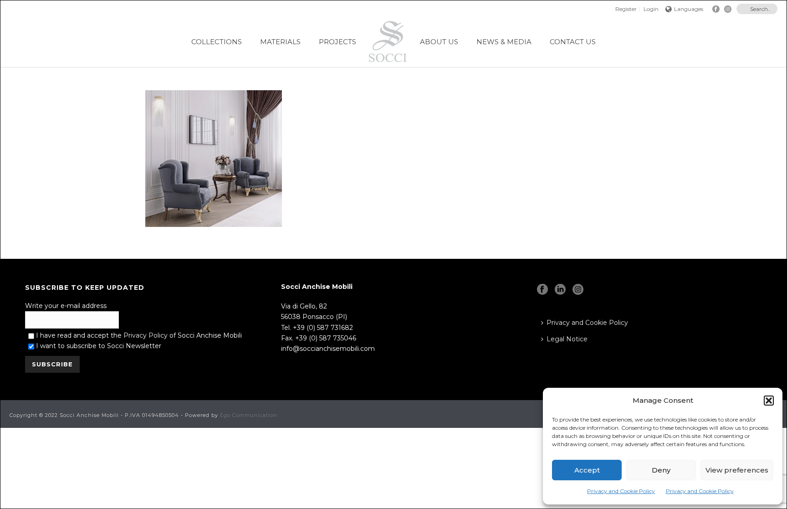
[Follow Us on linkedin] (560, 290)
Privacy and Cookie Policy (621, 491)
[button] (768, 400)
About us (439, 41)
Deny (661, 470)
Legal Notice (567, 339)
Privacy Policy (145, 335)
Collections (216, 41)
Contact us (573, 41)
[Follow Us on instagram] (577, 290)
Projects (337, 41)
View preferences (736, 470)
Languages (688, 8)
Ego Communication (248, 415)
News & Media (503, 41)
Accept (587, 470)
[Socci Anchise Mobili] (388, 41)
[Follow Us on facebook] (542, 290)
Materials (280, 41)
